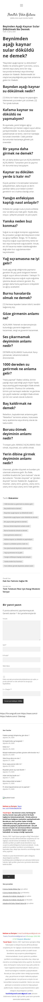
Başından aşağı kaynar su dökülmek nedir (18, 513)
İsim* (4, 645)
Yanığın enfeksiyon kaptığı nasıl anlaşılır (17, 557)
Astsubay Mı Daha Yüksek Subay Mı (14, 903)
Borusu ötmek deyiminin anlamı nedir (17, 526)
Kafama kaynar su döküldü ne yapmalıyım (18, 539)
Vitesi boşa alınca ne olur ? (12, 758)
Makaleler (13, 498)
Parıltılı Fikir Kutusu (21, 14)
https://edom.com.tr (9, 716)
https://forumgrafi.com (10, 713)
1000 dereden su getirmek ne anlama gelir (18, 504)
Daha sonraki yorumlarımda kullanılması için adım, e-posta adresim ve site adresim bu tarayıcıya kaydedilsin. (20, 681)
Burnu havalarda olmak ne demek (15, 531)
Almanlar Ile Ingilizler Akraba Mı (13, 896)
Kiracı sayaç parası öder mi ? (12, 764)
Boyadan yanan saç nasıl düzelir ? (14, 770)
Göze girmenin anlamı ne (12, 535)
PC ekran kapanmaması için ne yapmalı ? (16, 787)
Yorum (5, 619)
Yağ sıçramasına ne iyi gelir (13, 553)
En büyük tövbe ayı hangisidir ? (13, 741)
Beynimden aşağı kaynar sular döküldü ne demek (20, 517)
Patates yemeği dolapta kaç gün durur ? (16, 735)
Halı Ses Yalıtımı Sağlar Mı (15, 581)
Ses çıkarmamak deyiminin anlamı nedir (17, 548)
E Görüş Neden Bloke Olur (11, 889)
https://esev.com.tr (29, 713)
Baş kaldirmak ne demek (12, 508)
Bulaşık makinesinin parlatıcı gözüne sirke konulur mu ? (21, 753)
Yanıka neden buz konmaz (13, 561)
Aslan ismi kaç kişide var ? (11, 775)
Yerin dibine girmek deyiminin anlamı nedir (18, 566)
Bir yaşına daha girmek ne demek (15, 522)
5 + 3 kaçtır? (7, 689)
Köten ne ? (6, 747)
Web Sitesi (6, 666)
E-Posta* (6, 655)
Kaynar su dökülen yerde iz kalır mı (16, 544)
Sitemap (21, 716)
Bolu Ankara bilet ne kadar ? (12, 781)
